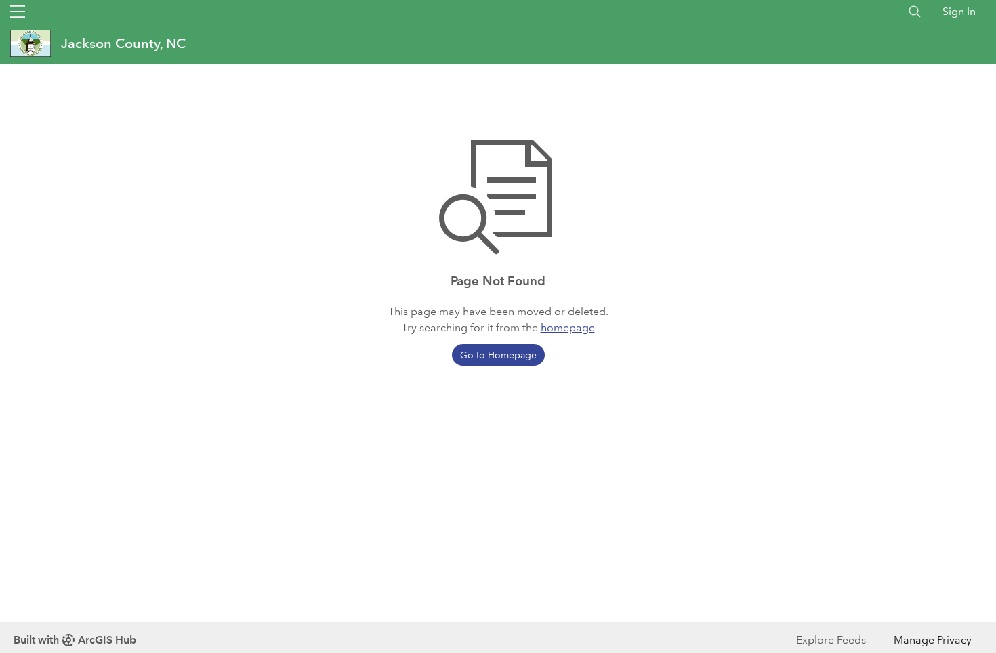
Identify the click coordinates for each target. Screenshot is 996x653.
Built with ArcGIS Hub (75, 639)
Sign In (959, 11)
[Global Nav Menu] (17, 11)
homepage (568, 327)
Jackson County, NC (123, 43)
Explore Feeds (831, 639)
